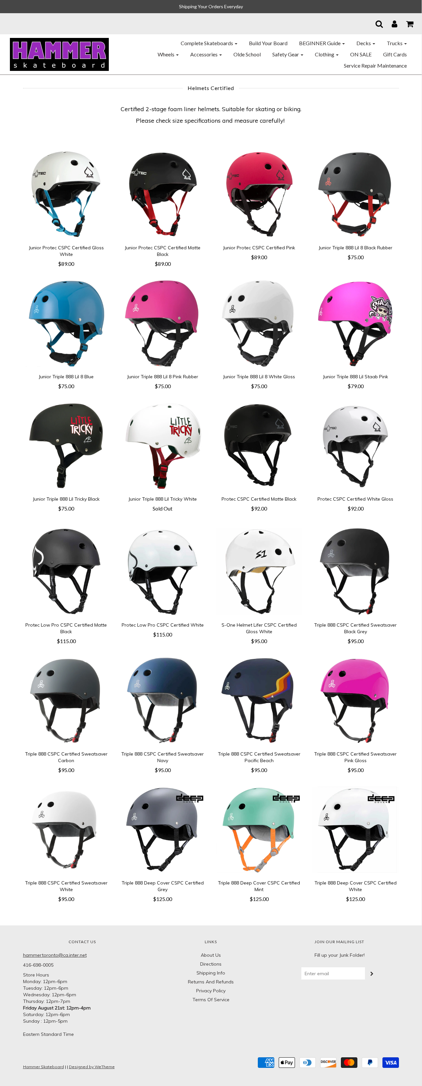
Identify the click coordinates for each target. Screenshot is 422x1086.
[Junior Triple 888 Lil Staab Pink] (355, 323)
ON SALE (361, 54)
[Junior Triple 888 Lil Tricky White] (162, 445)
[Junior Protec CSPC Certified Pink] (259, 194)
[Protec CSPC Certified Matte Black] (259, 445)
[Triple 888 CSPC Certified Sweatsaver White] (66, 829)
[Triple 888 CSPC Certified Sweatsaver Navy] (162, 700)
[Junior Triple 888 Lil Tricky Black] (66, 445)
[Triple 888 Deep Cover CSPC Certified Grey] (162, 829)
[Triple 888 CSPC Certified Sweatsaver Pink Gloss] (355, 700)
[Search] (375, 24)
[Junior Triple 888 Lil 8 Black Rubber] (355, 194)
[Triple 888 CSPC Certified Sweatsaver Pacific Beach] (259, 700)
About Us (211, 955)
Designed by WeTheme (92, 1066)
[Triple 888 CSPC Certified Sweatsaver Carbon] (66, 700)
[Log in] (390, 24)
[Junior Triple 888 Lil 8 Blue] (66, 323)
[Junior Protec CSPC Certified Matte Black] (162, 194)
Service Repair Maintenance (375, 65)
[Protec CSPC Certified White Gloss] (355, 445)
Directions (211, 964)
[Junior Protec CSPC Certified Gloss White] (66, 194)
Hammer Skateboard (43, 1066)
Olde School (247, 54)
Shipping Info (210, 973)
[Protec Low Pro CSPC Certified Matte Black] (66, 571)
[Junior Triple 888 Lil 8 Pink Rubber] (162, 323)
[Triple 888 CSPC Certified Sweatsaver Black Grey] (355, 571)
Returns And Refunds (211, 982)
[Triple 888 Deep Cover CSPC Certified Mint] (259, 829)
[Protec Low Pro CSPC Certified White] (162, 571)
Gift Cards (395, 54)
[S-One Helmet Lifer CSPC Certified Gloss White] (259, 571)
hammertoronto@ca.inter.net (55, 955)
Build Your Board (268, 43)
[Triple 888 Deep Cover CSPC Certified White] (355, 829)
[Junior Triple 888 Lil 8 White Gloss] (259, 323)
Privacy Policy (211, 991)
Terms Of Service (211, 1000)
